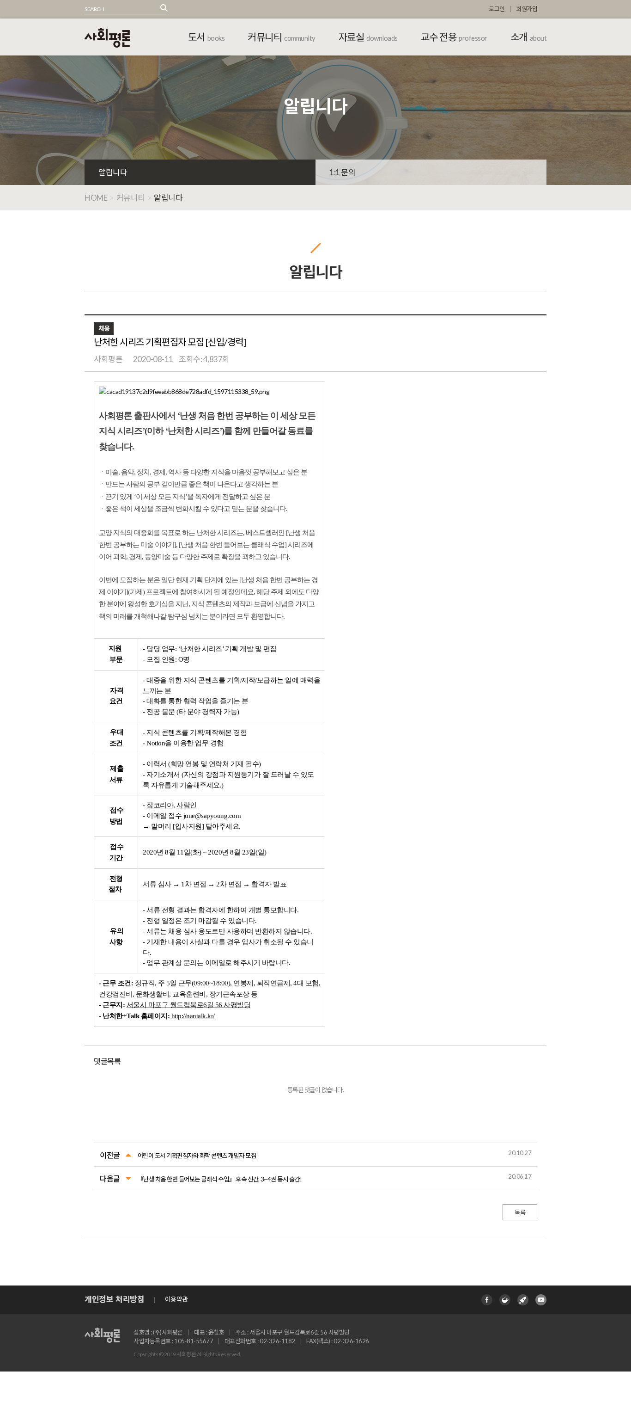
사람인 (186, 805)
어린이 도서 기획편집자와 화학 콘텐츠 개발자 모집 (197, 1155)
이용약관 (176, 1299)
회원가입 (526, 8)
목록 (520, 1212)
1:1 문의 (342, 172)
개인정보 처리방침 (114, 1299)
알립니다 (112, 172)
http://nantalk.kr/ (193, 1016)
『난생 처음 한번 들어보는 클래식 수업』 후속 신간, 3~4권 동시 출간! (220, 1179)
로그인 (497, 8)
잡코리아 (159, 805)
